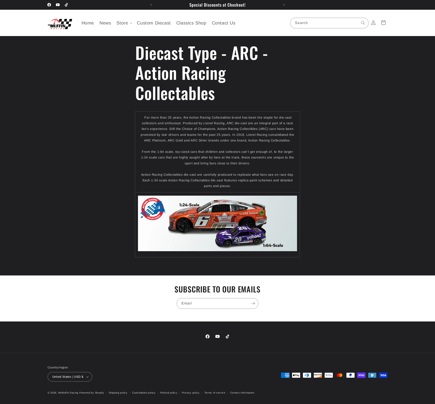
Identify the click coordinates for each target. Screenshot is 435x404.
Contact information (242, 392)
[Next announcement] (284, 4)
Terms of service (214, 392)
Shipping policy (118, 392)
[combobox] (329, 23)
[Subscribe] (253, 303)
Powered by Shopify (91, 392)
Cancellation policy (143, 392)
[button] (124, 23)
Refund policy (168, 392)
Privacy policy (191, 392)
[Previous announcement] (151, 4)
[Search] (363, 23)
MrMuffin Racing (68, 392)
